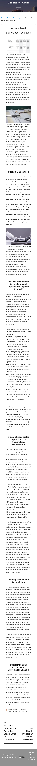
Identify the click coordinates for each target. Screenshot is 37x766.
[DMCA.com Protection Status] (22, 757)
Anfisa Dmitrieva (12, 709)
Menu (18, 9)
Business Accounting (18, 3)
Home (3, 18)
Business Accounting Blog (15, 18)
